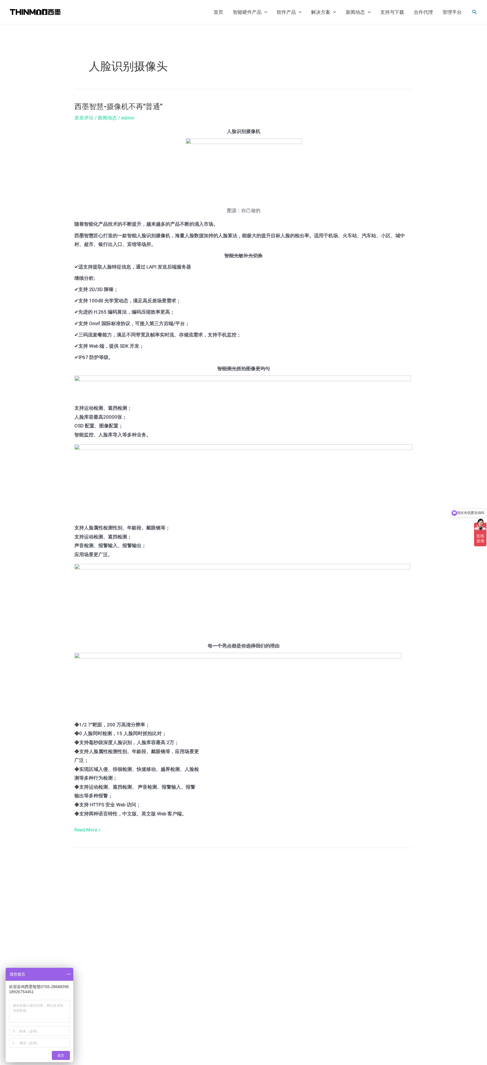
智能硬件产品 (247, 12)
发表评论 (84, 118)
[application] (264, 12)
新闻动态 (355, 12)
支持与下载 (392, 12)
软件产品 (286, 12)
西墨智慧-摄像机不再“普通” (118, 106)
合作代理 (423, 12)
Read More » (87, 829)
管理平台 (452, 12)
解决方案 (320, 12)
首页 (218, 12)
